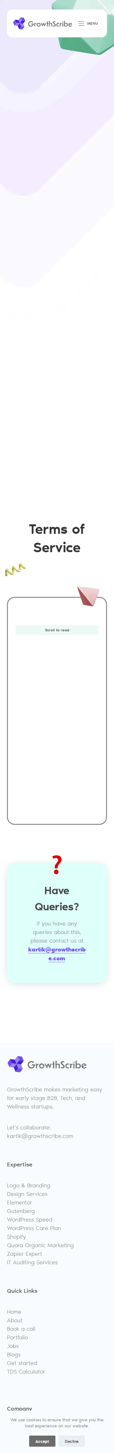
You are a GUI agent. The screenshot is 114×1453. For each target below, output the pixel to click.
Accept (42, 1441)
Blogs (14, 1354)
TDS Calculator (26, 1371)
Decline (72, 1441)
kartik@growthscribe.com (57, 953)
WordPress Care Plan (34, 1228)
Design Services (27, 1194)
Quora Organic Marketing (40, 1245)
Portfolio (17, 1337)
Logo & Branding (28, 1185)
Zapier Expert (24, 1253)
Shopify (16, 1236)
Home (14, 1311)
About (14, 1320)
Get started (22, 1363)
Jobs (13, 1346)
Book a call (21, 1328)
